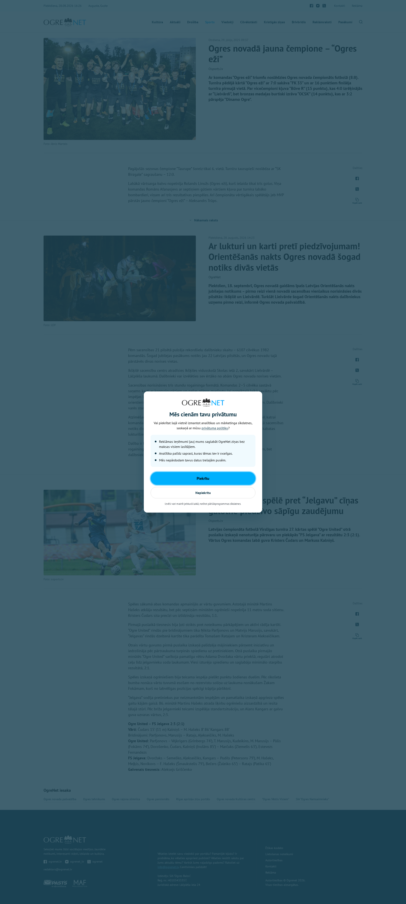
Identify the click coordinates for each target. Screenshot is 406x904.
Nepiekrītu (203, 493)
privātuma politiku (215, 428)
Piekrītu (203, 478)
